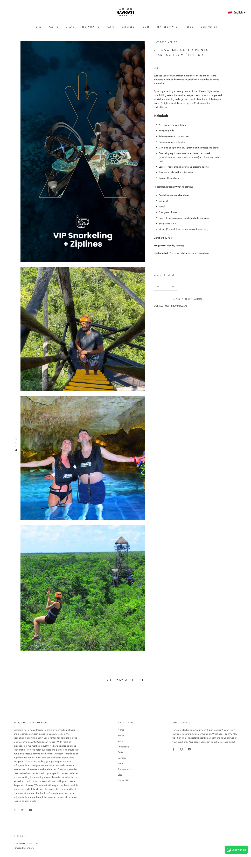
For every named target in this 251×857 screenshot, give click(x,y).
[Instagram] (23, 810)
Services (128, 26)
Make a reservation (187, 298)
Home (38, 26)
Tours (146, 26)
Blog (190, 26)
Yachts (54, 26)
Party (111, 26)
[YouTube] (30, 810)
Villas (70, 26)
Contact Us (209, 26)
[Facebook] (164, 275)
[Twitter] (169, 275)
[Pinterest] (173, 275)
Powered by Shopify (24, 847)
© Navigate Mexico (26, 843)
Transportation (168, 26)
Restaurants (91, 26)
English (18, 836)
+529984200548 (178, 305)
